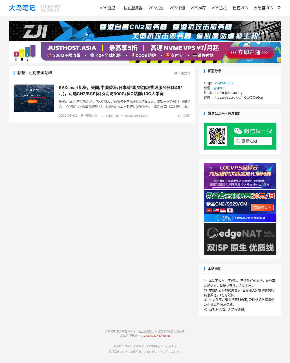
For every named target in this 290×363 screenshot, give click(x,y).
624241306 (224, 83)
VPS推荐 (198, 8)
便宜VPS (240, 8)
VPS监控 (107, 8)
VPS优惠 (156, 8)
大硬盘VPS (263, 8)
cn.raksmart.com (136, 115)
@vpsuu (219, 88)
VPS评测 (177, 8)
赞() (184, 115)
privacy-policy (167, 346)
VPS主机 (219, 8)
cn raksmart (110, 115)
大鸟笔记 (22, 8)
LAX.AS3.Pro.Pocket (157, 335)
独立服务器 (133, 8)
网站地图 (151, 346)
